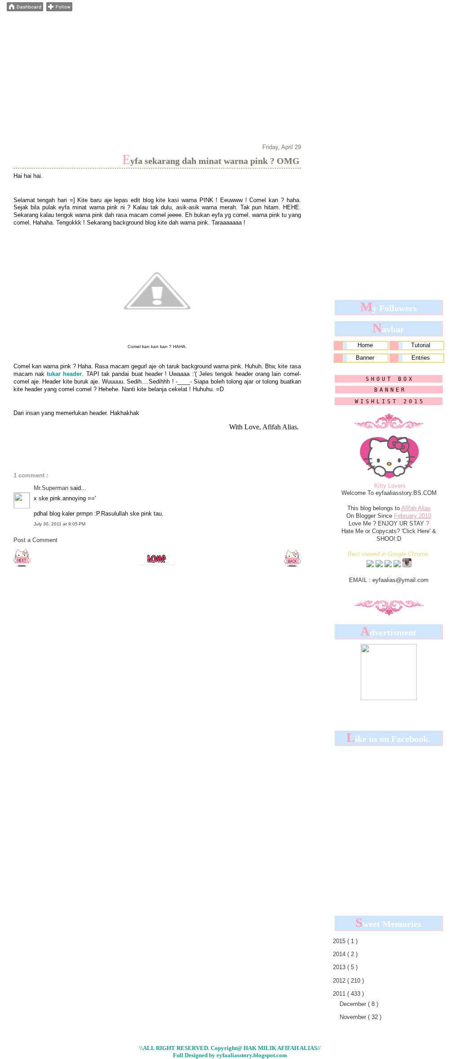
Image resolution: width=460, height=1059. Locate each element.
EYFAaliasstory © (64, 24)
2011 (340, 993)
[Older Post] (292, 565)
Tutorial (420, 345)
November (354, 1017)
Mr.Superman (52, 488)
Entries (420, 357)
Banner (365, 357)
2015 (340, 941)
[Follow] (59, 9)
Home (365, 345)
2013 (340, 967)
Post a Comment (35, 540)
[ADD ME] (370, 565)
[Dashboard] (25, 9)
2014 (340, 954)
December (354, 1004)
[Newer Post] (22, 565)
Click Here (415, 531)
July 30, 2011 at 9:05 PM (59, 523)
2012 (340, 980)
